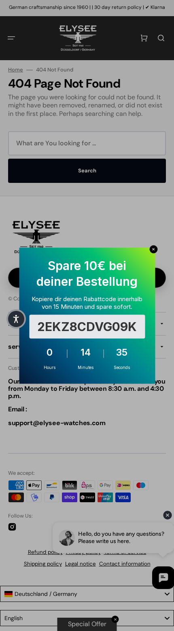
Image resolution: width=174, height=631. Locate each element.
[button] (16, 319)
